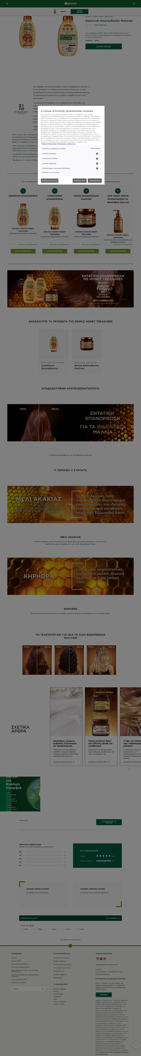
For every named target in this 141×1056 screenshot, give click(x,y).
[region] (71, 145)
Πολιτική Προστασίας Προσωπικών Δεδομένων (58, 144)
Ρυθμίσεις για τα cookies (51, 172)
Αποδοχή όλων (95, 180)
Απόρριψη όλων (79, 180)
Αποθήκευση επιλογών (49, 180)
